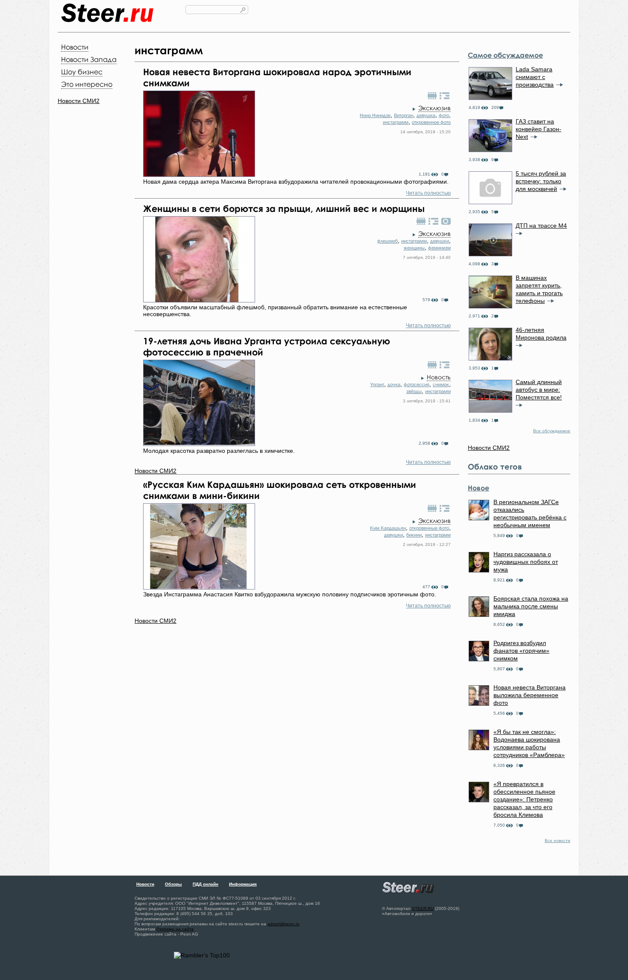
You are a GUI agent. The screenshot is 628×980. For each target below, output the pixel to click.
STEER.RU (423, 908)
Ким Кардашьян (388, 528)
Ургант (377, 384)
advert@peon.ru (283, 923)
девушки (439, 241)
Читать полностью (428, 193)
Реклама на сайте (175, 929)
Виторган (403, 115)
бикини (414, 535)
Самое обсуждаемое (505, 55)
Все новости (557, 840)
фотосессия (416, 384)
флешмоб (387, 241)
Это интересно (86, 84)
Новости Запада (89, 59)
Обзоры (173, 884)
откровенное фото (431, 122)
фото (444, 115)
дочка (393, 384)
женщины (414, 248)
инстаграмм (395, 122)
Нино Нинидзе (375, 115)
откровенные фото (429, 528)
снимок (441, 384)
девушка (426, 115)
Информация (243, 884)
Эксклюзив (434, 107)
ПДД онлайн (205, 884)
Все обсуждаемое (551, 430)
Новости (74, 47)
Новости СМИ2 (79, 100)
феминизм (439, 248)
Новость (439, 377)
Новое (478, 488)
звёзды (414, 391)
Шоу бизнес (82, 71)
